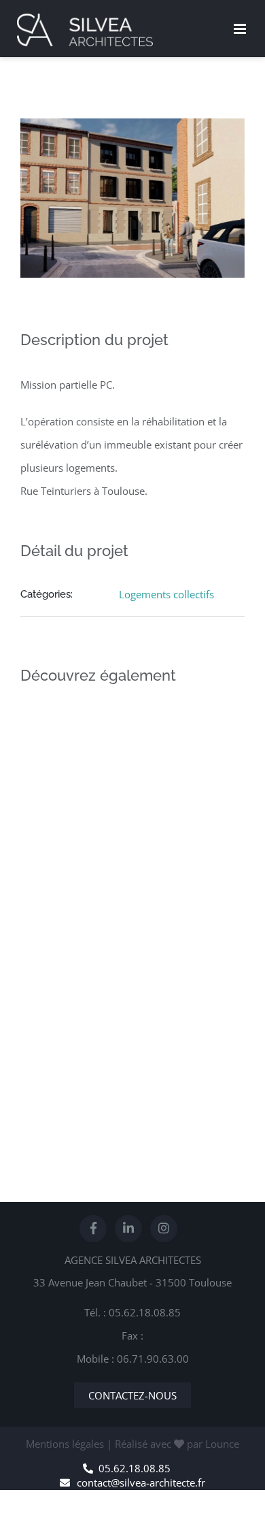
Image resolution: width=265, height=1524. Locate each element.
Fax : (132, 1335)
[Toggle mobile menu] (241, 29)
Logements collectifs (166, 594)
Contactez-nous (132, 1395)
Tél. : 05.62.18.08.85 (132, 1312)
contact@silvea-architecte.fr (141, 1482)
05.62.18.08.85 (135, 1468)
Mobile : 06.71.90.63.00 (133, 1358)
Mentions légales (65, 1443)
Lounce (222, 1443)
